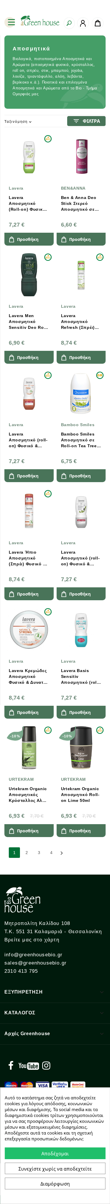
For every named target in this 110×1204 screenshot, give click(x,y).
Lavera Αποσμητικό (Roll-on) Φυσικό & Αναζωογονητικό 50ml (29, 203)
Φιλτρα (86, 121)
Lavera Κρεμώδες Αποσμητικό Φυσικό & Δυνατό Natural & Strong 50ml (28, 676)
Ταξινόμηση (18, 122)
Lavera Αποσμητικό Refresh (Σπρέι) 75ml (78, 321)
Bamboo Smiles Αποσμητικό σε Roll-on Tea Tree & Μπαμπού (79, 440)
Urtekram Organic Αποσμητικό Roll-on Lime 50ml (80, 794)
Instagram (46, 1066)
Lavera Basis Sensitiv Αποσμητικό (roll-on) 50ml (80, 676)
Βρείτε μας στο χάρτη (31, 940)
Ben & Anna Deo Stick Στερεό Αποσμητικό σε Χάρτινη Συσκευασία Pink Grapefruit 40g (79, 203)
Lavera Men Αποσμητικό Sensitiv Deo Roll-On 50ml (28, 321)
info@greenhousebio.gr (33, 955)
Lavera (16, 188)
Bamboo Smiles (78, 424)
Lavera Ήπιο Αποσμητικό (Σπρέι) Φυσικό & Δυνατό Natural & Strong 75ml (27, 558)
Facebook (11, 1066)
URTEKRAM (21, 779)
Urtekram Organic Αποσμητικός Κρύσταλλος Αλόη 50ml (28, 794)
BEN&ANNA (73, 188)
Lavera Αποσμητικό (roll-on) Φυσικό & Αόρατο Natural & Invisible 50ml (80, 558)
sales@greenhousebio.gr (35, 963)
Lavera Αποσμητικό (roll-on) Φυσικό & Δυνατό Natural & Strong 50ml (28, 440)
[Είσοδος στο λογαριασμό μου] (83, 23)
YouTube (28, 1066)
